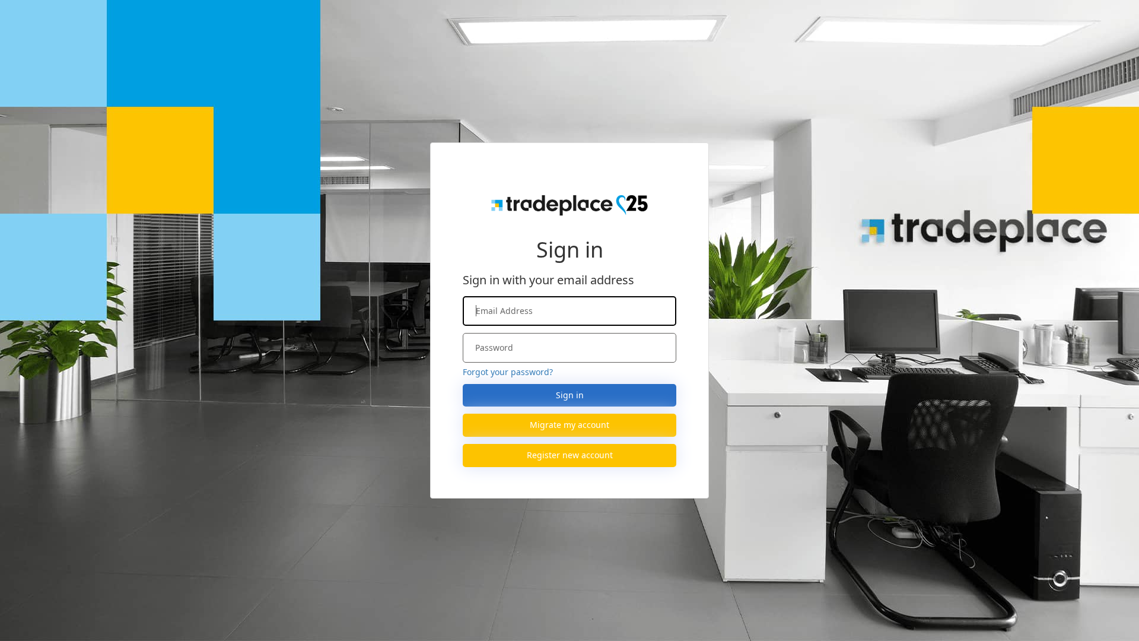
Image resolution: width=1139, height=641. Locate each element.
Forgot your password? (508, 371)
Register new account (570, 455)
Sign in (570, 395)
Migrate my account (569, 424)
